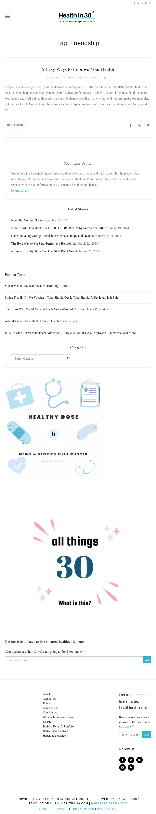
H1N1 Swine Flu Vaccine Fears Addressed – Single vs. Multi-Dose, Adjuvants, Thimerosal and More (70, 333)
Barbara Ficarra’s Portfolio (58, 726)
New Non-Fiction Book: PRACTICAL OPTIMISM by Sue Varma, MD (57, 228)
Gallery (47, 721)
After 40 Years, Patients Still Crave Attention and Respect (42, 321)
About (46, 694)
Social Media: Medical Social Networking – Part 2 (37, 285)
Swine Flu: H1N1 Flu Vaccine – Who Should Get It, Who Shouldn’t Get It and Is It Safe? (62, 297)
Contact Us (49, 698)
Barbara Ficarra (63, 77)
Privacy (61, 808)
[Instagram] (142, 2)
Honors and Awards (54, 735)
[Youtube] (146, 2)
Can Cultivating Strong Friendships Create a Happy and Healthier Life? (57, 235)
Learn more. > (20, 190)
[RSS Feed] (150, 2)
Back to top (107, 808)
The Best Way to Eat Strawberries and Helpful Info (44, 243)
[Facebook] (134, 2)
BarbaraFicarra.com (109, 803)
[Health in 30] (78, 15)
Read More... (16, 125)
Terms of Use (82, 808)
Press (46, 703)
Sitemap (45, 808)
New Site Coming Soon (26, 220)
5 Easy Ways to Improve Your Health (78, 69)
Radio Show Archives (55, 731)
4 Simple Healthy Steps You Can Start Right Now (43, 251)
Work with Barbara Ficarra (58, 717)
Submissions (50, 708)
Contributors (50, 712)
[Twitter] (138, 2)
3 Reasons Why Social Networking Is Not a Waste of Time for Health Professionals (58, 309)
